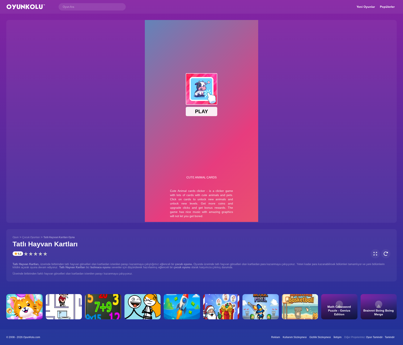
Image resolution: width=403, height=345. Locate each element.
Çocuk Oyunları (31, 237)
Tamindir (390, 337)
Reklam (275, 337)
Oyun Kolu (25, 6)
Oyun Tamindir (374, 337)
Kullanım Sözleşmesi (295, 337)
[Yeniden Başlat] (385, 253)
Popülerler (387, 6)
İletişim (338, 337)
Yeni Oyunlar (366, 6)
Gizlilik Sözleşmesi (320, 337)
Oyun (16, 237)
